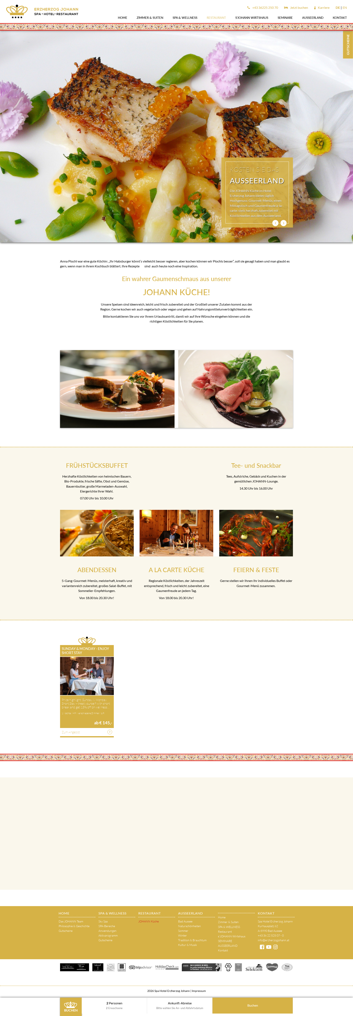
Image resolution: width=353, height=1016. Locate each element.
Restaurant (216, 17)
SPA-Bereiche (106, 926)
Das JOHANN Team (71, 921)
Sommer (183, 930)
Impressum (198, 991)
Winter (182, 935)
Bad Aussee (185, 921)
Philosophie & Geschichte (74, 926)
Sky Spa (103, 921)
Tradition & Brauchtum (192, 940)
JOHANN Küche (148, 921)
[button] (275, 223)
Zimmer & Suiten (150, 17)
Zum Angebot (71, 732)
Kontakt (340, 17)
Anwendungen (107, 930)
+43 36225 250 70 (265, 7)
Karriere (323, 7)
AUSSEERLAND (312, 17)
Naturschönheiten (189, 926)
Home (122, 17)
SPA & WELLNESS (185, 17)
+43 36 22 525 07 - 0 (271, 935)
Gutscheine (66, 930)
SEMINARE (285, 17)
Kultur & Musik (187, 945)
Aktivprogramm (108, 935)
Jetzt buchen (298, 7)
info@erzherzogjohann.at (273, 940)
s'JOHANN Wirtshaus (251, 17)
